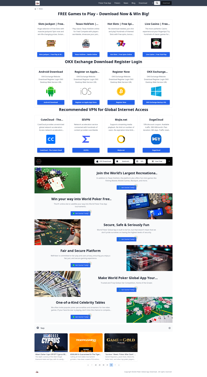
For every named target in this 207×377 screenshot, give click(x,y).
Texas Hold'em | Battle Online (86, 24)
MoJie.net (121, 119)
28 (95, 365)
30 (103, 365)
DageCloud (156, 119)
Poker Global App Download (146, 372)
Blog (133, 3)
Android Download (51, 71)
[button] (92, 365)
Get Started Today (126, 188)
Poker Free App (105, 3)
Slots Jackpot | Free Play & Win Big (50, 24)
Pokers (117, 3)
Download (143, 3)
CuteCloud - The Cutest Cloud (51, 119)
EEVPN (86, 119)
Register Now (121, 71)
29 (99, 365)
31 (107, 365)
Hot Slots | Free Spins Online (121, 24)
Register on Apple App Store (86, 71)
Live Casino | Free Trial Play (156, 24)
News (126, 3)
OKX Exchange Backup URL (156, 71)
